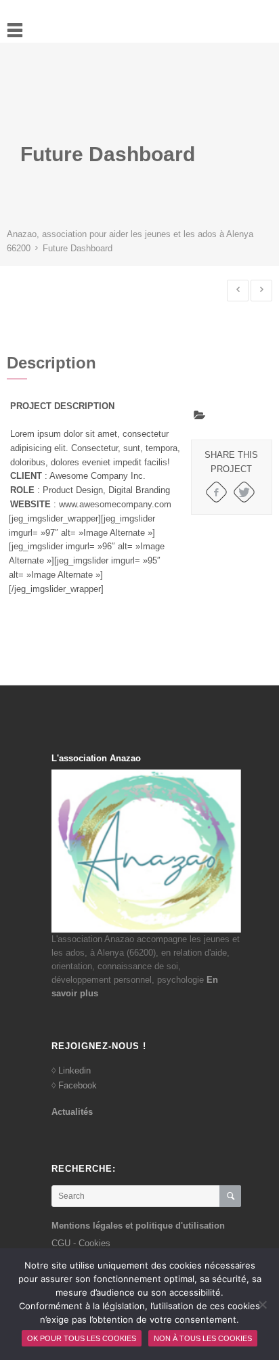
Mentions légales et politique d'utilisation (138, 1225)
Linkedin (74, 1070)
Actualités (72, 1112)
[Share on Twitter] (244, 492)
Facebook (77, 1085)
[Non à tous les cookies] (262, 1304)
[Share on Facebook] (216, 492)
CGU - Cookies (80, 1243)
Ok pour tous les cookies (81, 1338)
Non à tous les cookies (203, 1338)
